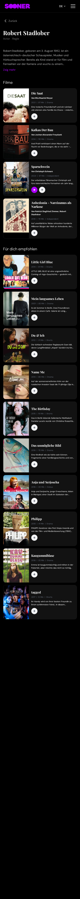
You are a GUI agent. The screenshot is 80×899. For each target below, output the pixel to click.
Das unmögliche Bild (46, 445)
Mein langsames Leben (47, 299)
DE (61, 6)
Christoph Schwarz (44, 171)
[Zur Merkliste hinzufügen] (34, 116)
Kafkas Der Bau (42, 130)
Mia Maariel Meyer (44, 98)
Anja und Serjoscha (45, 482)
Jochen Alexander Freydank (48, 134)
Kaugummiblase (42, 556)
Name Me (38, 372)
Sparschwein (40, 167)
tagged (36, 592)
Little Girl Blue (42, 262)
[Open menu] (73, 6)
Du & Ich (37, 335)
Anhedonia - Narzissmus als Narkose (51, 205)
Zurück (13, 21)
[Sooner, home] (17, 6)
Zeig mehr (9, 69)
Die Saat (37, 93)
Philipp (36, 519)
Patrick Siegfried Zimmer (47, 211)
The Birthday (40, 409)
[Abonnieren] (34, 190)
